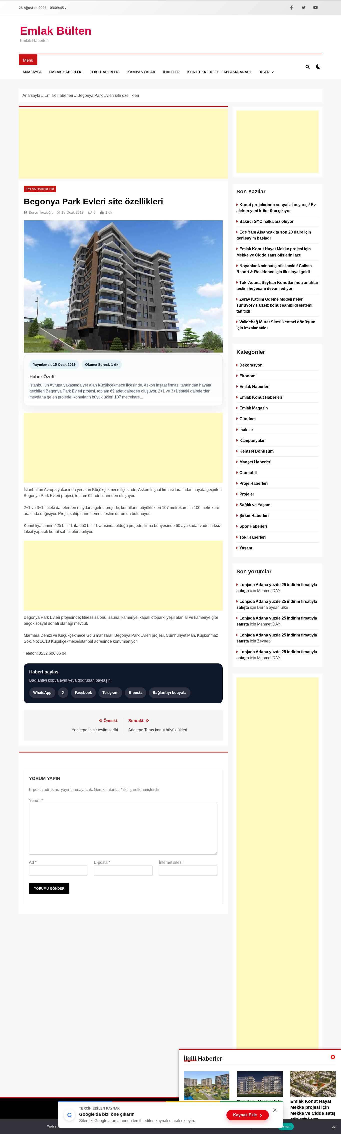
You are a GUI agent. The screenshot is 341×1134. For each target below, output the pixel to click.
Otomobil (248, 472)
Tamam (285, 1126)
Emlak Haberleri (66, 71)
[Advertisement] (123, 144)
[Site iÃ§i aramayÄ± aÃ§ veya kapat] (308, 66)
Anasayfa (32, 71)
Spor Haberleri (253, 526)
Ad (32, 862)
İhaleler (171, 71)
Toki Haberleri (105, 71)
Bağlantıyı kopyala (169, 692)
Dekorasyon (251, 365)
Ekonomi (247, 376)
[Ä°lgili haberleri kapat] (333, 1057)
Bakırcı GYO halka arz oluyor (266, 221)
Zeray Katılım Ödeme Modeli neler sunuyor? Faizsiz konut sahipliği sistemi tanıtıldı (274, 305)
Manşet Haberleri (255, 461)
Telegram (110, 692)
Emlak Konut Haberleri (260, 397)
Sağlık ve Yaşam (254, 505)
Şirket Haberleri (254, 515)
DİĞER (264, 71)
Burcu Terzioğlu (41, 212)
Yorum (36, 800)
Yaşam (245, 547)
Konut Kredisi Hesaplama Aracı (219, 71)
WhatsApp (42, 692)
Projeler (246, 494)
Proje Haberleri (253, 483)
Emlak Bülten (55, 30)
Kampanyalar (141, 71)
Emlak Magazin (253, 408)
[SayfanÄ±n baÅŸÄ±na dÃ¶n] (333, 1127)
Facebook (83, 692)
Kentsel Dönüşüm (256, 451)
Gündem (247, 418)
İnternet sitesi (170, 862)
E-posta (135, 692)
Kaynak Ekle (247, 1115)
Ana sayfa (31, 95)
